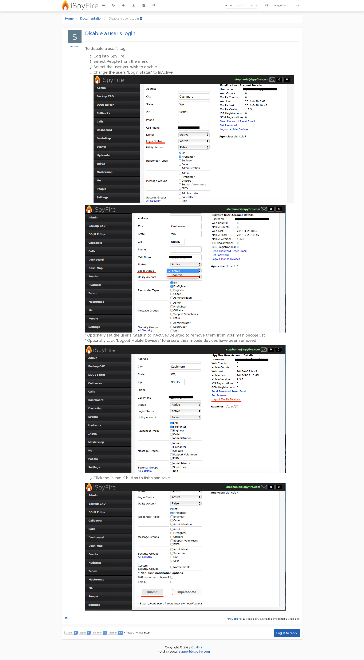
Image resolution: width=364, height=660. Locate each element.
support (74, 46)
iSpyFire (196, 647)
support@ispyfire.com (194, 651)
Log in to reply (286, 633)
